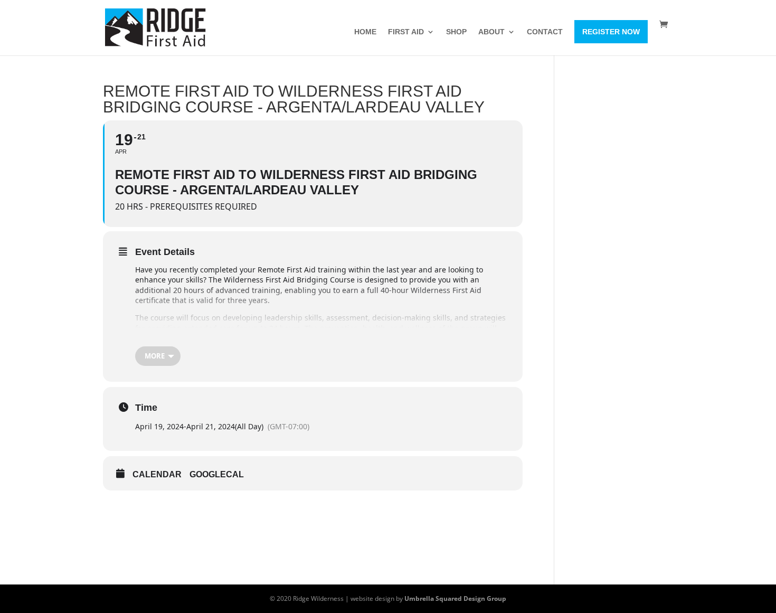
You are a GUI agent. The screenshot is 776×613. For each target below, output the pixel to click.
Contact (545, 32)
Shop (456, 32)
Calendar (157, 474)
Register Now (611, 31)
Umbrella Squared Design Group (455, 598)
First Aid (406, 32)
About (491, 32)
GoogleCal (217, 474)
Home (365, 32)
